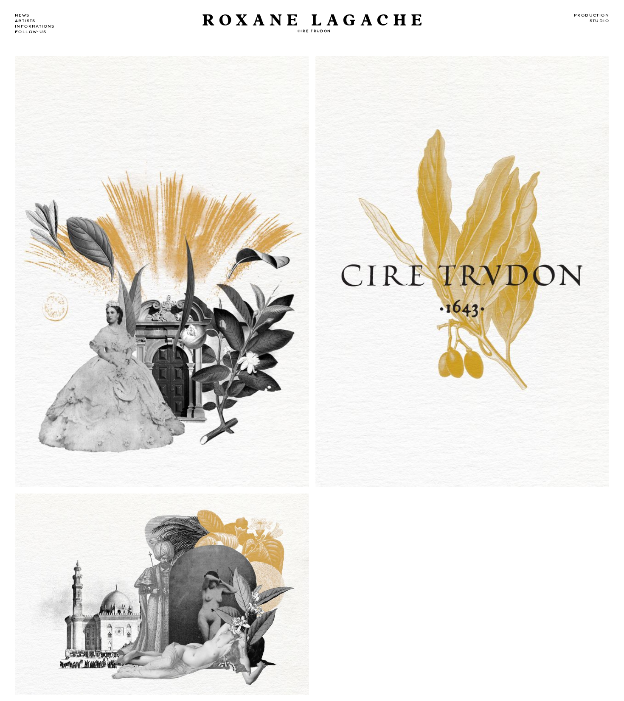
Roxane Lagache (314, 20)
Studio (599, 21)
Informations (35, 26)
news (22, 15)
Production (591, 15)
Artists (25, 21)
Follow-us (31, 32)
